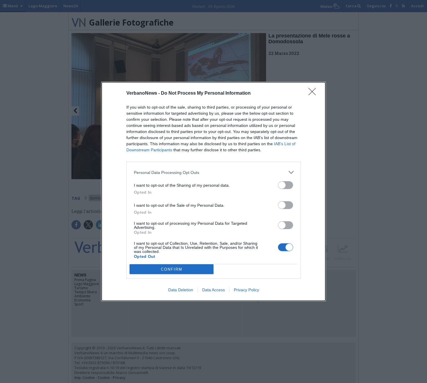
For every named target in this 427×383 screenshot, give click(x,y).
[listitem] (213, 172)
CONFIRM (171, 269)
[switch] (285, 185)
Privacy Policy (246, 289)
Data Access (213, 289)
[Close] (314, 93)
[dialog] (213, 191)
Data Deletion (180, 289)
